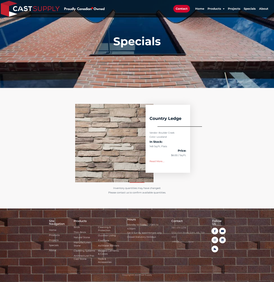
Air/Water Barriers (108, 245)
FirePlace (103, 240)
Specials (250, 8)
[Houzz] (215, 249)
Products (214, 8)
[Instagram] (215, 240)
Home (199, 8)
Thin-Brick (80, 232)
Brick (77, 227)
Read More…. (157, 161)
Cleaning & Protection (104, 229)
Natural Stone (82, 237)
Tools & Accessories (104, 260)
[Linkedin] (222, 240)
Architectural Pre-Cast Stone (84, 257)
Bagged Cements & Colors (108, 252)
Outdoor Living (107, 235)
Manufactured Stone (82, 244)
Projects (234, 8)
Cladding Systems (84, 250)
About (263, 8)
